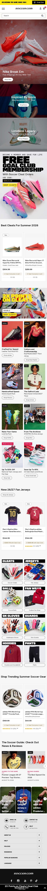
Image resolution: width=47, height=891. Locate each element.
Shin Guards (35, 637)
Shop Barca (23, 105)
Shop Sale (7, 478)
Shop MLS (29, 438)
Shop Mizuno (8, 397)
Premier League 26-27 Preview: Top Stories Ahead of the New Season (13, 776)
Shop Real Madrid (31, 360)
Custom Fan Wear (34, 610)
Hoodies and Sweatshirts (12, 665)
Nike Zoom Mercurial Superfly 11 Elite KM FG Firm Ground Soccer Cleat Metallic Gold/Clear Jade (12, 262)
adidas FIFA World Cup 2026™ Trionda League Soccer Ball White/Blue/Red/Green (34, 713)
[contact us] (23, 875)
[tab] (23, 835)
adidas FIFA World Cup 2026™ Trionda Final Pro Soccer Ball (11, 713)
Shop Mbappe (23, 139)
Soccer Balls (12, 610)
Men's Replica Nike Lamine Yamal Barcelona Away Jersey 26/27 (12, 530)
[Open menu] (3, 9)
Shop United (30, 400)
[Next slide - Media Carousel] (45, 798)
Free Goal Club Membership (12, 2)
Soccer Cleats (12, 583)
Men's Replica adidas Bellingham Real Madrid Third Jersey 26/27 (34, 530)
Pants (34, 665)
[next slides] (45, 766)
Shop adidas (8, 355)
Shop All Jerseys (8, 495)
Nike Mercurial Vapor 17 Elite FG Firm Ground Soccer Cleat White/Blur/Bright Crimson (34, 262)
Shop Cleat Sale (31, 475)
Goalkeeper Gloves (12, 637)
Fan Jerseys (34, 583)
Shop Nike (8, 79)
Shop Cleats (23, 185)
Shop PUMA (7, 438)
